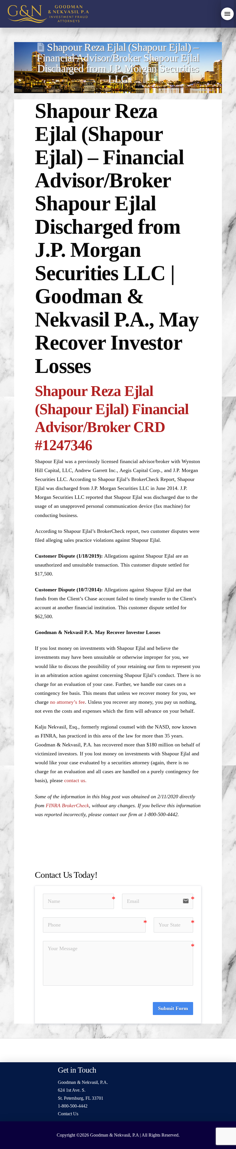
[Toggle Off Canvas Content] (227, 13)
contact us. (75, 780)
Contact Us (68, 1113)
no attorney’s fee (67, 702)
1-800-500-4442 (72, 1105)
